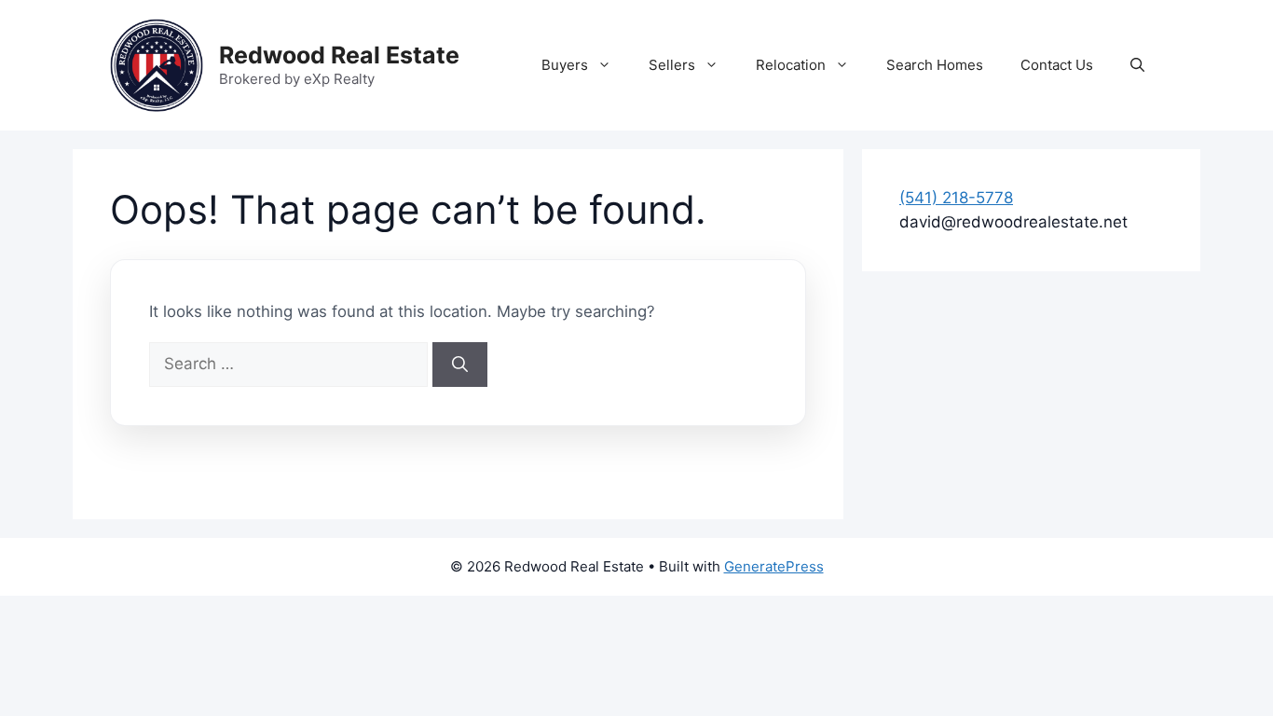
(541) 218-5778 (956, 197)
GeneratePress (774, 566)
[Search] (459, 364)
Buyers (564, 65)
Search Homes (934, 65)
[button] (1137, 65)
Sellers (672, 65)
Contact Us (1056, 65)
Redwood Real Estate (339, 55)
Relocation (791, 65)
